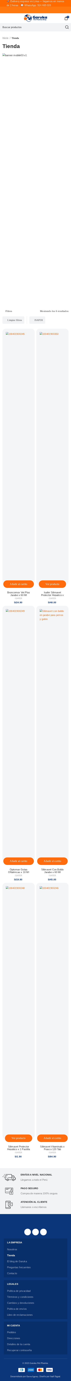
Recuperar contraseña (19, 1350)
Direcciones (13, 1338)
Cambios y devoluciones (20, 1302)
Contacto (12, 1273)
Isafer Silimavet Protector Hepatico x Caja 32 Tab (52, 595)
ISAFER (39, 320)
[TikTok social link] (43, 1232)
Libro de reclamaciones (20, 1314)
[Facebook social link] (27, 1232)
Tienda (11, 1255)
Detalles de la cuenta (18, 1344)
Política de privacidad (19, 1290)
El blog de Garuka (17, 1261)
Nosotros (12, 1249)
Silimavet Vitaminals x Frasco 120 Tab (52, 1148)
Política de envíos (17, 1308)
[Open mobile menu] (4, 18)
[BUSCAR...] (67, 27)
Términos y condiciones (20, 1296)
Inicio (5, 38)
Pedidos (11, 1332)
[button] (18, 584)
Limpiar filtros (14, 320)
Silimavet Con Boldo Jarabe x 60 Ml (52, 871)
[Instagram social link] (35, 1232)
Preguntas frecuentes (19, 1267)
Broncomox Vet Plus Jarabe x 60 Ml (18, 593)
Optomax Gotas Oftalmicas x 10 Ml (18, 871)
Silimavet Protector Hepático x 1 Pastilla (18, 1148)
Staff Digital (55, 1376)
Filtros (8, 311)
